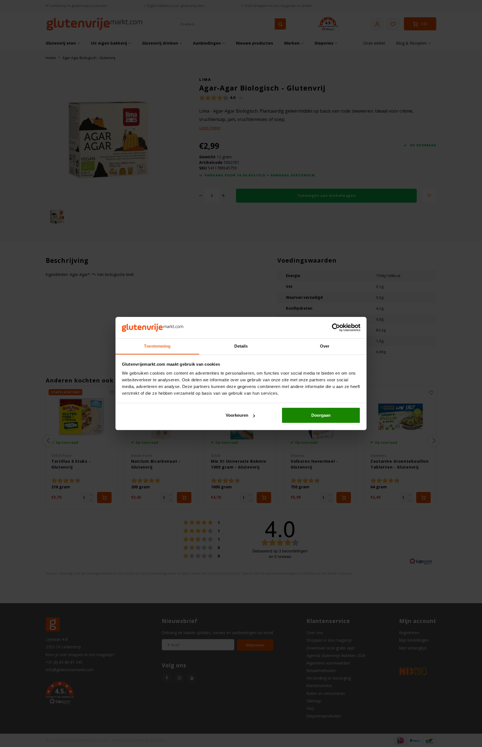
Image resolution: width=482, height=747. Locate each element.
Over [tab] (324, 346)
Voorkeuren (237, 415)
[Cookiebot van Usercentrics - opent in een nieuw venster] (336, 328)
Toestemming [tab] (157, 346)
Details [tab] (241, 346)
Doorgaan (321, 415)
